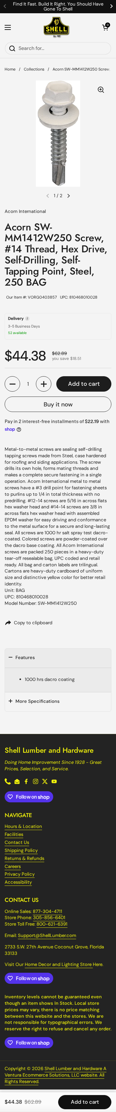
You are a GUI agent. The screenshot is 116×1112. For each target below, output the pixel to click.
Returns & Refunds (24, 858)
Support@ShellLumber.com (47, 935)
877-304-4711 (47, 911)
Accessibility (18, 882)
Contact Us (17, 842)
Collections (34, 69)
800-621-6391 (52, 924)
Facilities (14, 834)
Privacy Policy (20, 874)
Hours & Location (23, 826)
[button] (105, 27)
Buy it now (58, 404)
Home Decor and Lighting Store (59, 964)
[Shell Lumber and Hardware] (56, 27)
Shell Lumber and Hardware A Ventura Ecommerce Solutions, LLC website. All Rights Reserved (55, 1075)
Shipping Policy (21, 850)
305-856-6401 (49, 917)
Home (10, 69)
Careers (13, 866)
